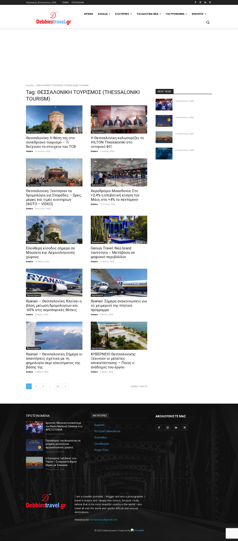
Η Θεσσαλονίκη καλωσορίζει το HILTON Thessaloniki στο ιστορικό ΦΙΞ (117, 142)
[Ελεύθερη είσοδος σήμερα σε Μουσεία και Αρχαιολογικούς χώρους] (54, 230)
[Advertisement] (119, 54)
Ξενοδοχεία (101, 443)
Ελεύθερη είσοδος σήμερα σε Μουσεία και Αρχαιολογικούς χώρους (50, 252)
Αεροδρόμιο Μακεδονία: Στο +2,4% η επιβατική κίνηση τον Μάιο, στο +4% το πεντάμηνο (115, 195)
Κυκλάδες (100, 437)
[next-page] (65, 386)
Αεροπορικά (97, 295)
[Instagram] (200, 3)
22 (58, 386)
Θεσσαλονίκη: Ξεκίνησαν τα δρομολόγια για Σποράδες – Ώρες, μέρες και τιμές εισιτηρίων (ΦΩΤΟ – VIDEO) (54, 197)
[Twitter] (210, 3)
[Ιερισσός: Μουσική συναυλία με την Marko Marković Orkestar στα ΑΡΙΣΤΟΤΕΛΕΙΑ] (164, 104)
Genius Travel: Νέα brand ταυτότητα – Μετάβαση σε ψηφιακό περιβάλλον (113, 252)
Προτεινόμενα (33, 132)
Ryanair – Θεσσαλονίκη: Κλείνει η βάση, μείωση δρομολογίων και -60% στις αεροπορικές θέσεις (54, 305)
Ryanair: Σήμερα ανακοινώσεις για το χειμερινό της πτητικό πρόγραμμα (119, 305)
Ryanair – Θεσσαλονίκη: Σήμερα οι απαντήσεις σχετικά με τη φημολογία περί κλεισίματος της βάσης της (54, 360)
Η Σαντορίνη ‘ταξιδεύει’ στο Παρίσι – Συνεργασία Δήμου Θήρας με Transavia (61, 461)
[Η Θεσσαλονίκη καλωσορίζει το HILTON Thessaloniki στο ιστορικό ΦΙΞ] (119, 119)
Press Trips (101, 450)
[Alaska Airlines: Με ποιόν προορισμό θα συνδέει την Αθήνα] (164, 153)
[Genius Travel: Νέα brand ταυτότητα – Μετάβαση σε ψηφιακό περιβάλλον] (119, 230)
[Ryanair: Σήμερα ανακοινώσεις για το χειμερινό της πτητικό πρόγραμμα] (119, 283)
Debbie (29, 151)
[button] (208, 22)
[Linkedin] (205, 3)
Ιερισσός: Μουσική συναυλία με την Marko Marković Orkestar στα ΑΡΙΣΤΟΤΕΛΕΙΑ (64, 426)
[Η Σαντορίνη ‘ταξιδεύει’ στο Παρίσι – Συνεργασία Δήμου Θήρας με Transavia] (164, 137)
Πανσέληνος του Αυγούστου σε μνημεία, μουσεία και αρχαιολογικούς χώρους (63, 444)
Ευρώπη (99, 425)
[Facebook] (196, 3)
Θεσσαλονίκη (33, 242)
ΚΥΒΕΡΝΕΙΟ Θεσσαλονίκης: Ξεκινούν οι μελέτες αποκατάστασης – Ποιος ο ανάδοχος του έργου (113, 360)
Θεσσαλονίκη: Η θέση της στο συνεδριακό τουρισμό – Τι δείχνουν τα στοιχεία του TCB (51, 142)
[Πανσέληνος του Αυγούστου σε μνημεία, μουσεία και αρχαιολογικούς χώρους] (164, 121)
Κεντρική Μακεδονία (107, 431)
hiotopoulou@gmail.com (103, 519)
